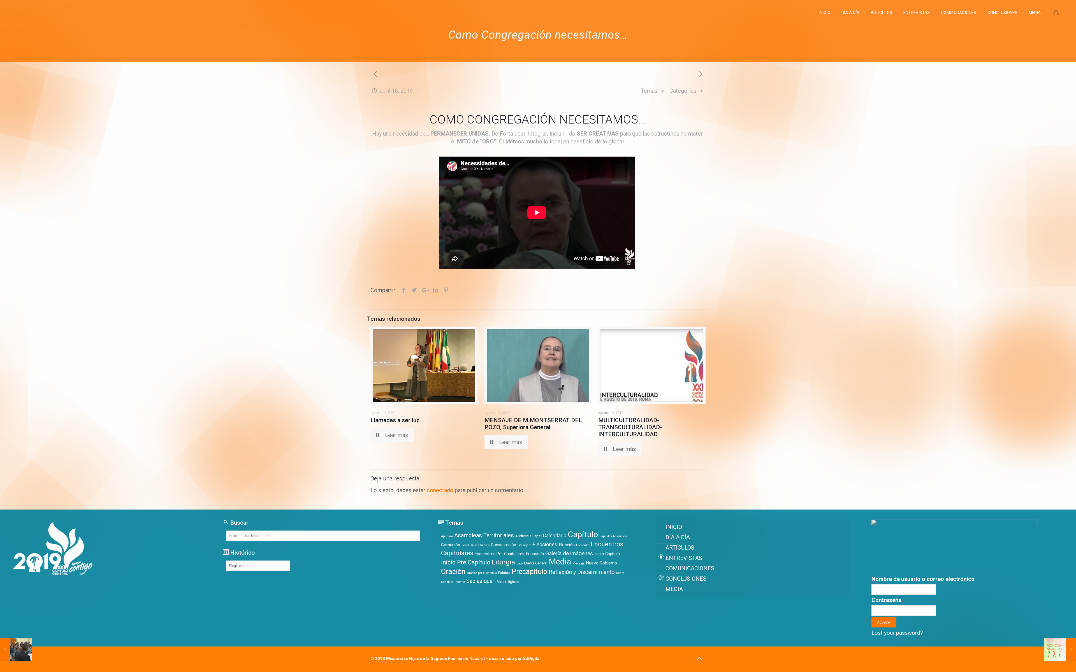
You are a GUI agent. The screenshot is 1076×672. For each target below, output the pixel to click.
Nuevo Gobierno (601, 563)
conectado (440, 490)
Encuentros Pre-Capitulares (499, 554)
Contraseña (886, 600)
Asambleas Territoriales (484, 535)
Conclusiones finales (476, 545)
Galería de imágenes (569, 553)
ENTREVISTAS (683, 558)
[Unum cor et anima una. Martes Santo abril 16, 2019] (1060, 649)
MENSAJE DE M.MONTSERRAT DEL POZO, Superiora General (533, 424)
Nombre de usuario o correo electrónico (923, 579)
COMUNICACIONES (689, 568)
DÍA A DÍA (677, 537)
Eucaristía (535, 553)
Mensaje (578, 563)
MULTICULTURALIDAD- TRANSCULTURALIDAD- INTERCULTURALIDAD (630, 427)
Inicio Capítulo (607, 554)
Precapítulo (529, 571)
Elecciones (545, 544)
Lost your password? (897, 632)
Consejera (524, 545)
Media (560, 561)
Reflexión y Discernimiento (582, 572)
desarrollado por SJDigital (515, 658)
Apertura (447, 536)
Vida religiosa (508, 582)
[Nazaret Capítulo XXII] (37, 12)
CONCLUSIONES (685, 578)
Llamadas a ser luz (394, 420)
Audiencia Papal (528, 536)
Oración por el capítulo (482, 573)
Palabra (504, 573)
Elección (567, 544)
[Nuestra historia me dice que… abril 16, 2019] (16, 649)
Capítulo (583, 534)
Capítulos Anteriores (613, 536)
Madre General (536, 563)
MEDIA (674, 589)
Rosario (460, 582)
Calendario (554, 535)
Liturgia (503, 562)
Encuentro (582, 545)
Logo (519, 563)
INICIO (673, 527)
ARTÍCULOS (679, 547)
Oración (453, 571)
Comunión (450, 544)
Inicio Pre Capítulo (465, 562)
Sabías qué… (481, 581)
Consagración (503, 545)
